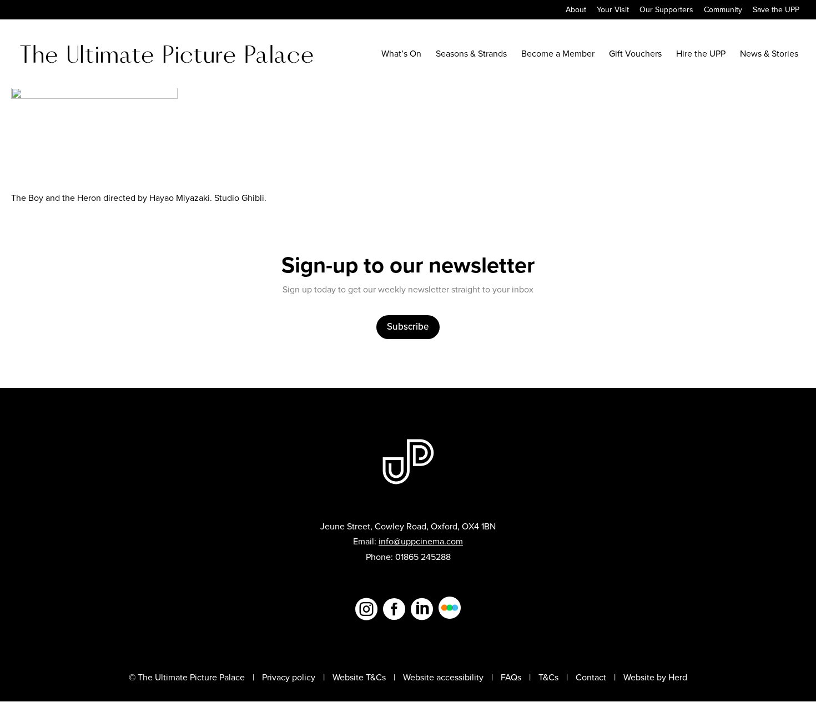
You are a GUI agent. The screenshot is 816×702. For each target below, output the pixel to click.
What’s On (401, 55)
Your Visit (613, 11)
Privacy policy (288, 677)
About (576, 11)
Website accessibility (443, 677)
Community (723, 11)
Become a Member (558, 55)
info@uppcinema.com (421, 541)
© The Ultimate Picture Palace (187, 677)
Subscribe (408, 327)
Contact (591, 677)
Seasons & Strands (471, 55)
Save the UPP (776, 11)
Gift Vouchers (635, 55)
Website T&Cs (359, 677)
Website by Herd (655, 677)
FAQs (511, 677)
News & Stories (769, 55)
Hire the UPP (701, 55)
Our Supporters (666, 11)
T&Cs (548, 677)
